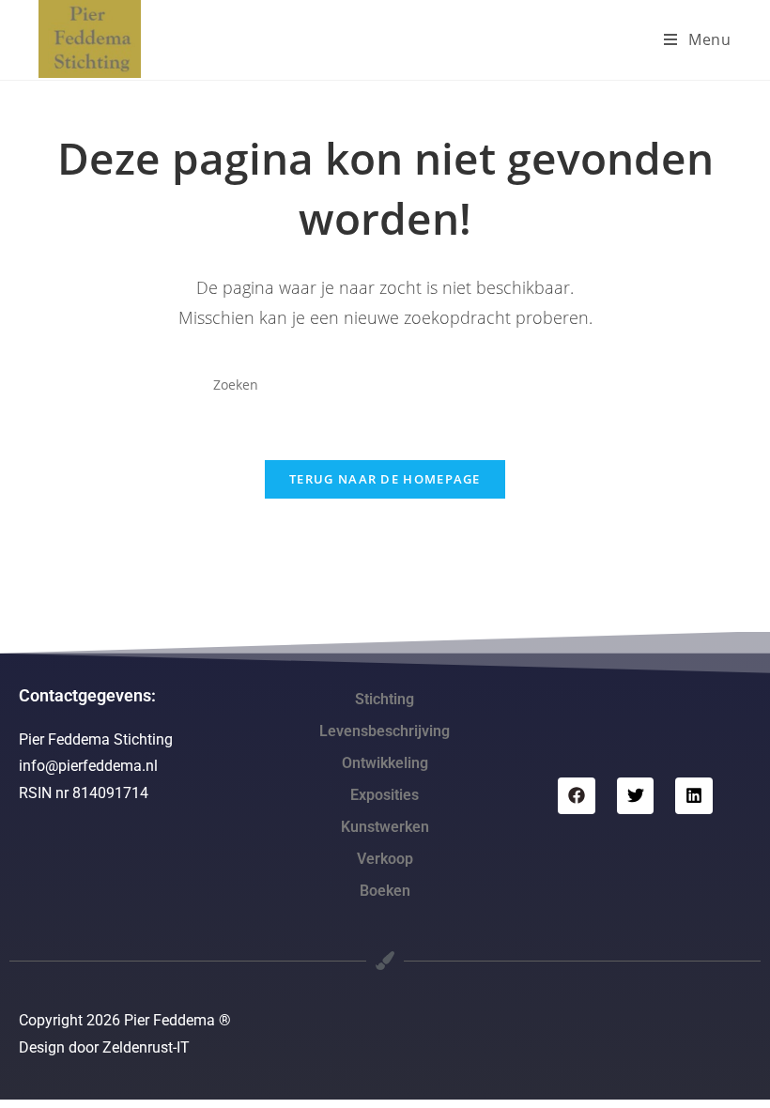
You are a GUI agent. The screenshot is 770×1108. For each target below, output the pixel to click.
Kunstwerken (385, 827)
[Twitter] (635, 796)
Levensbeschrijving (384, 731)
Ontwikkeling (385, 763)
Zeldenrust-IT (146, 1047)
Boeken (385, 891)
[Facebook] (576, 796)
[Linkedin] (694, 796)
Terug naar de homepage (385, 478)
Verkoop (385, 859)
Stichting (384, 699)
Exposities (384, 795)
